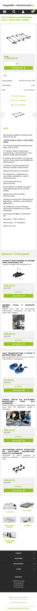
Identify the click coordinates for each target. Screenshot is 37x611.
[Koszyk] (32, 12)
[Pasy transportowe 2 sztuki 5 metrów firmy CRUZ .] (18, 369)
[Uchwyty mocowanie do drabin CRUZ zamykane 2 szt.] (18, 274)
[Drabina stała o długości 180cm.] (18, 322)
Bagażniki (9, 512)
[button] (4, 12)
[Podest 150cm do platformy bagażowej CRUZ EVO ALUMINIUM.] (18, 419)
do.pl (18, 5)
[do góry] (34, 605)
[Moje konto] (23, 12)
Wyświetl (18, 292)
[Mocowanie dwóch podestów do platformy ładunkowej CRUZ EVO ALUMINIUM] (18, 469)
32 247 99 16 (19, 587)
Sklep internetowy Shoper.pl (18, 602)
